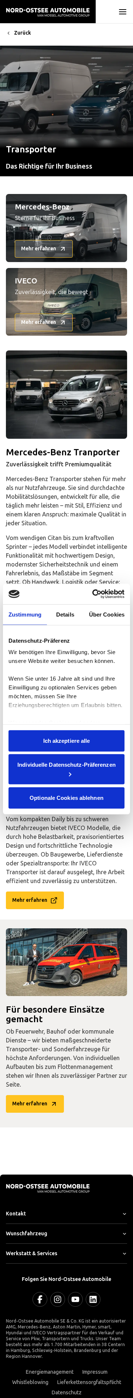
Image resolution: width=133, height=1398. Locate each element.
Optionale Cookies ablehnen (66, 797)
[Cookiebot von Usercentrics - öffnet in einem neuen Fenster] (94, 594)
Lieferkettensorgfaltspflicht (89, 1382)
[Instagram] (57, 1299)
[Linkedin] (93, 1299)
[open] (122, 11)
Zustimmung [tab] (24, 614)
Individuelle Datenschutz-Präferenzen (66, 765)
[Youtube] (75, 1299)
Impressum (95, 1372)
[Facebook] (40, 1299)
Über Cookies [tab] (107, 614)
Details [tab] (65, 614)
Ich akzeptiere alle (66, 740)
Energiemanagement (50, 1372)
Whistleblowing (30, 1382)
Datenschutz (67, 1393)
